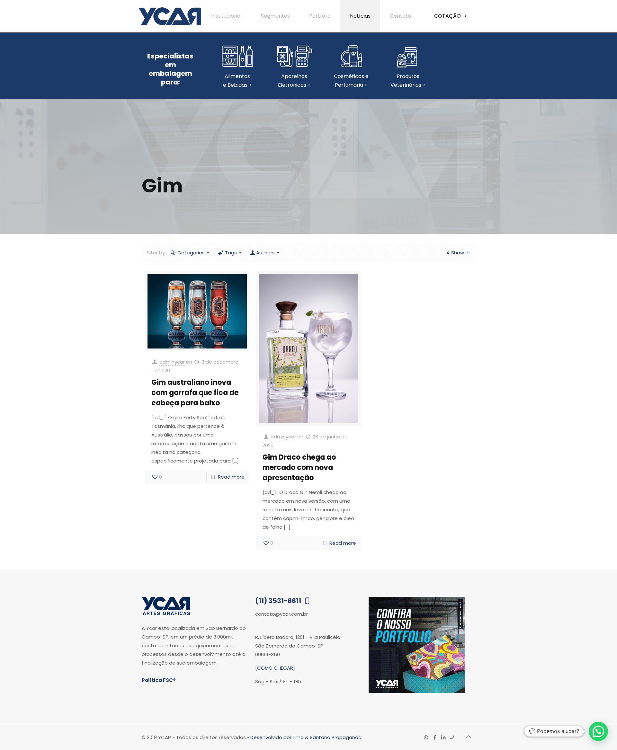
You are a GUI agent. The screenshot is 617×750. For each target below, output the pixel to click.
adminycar (172, 361)
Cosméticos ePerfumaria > (351, 81)
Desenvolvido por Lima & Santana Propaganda (306, 737)
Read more (231, 476)
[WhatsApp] (426, 737)
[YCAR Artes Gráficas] (169, 16)
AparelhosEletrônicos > (294, 81)
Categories (191, 252)
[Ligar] (452, 737)
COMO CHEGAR (275, 668)
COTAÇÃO (448, 16)
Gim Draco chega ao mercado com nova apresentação (299, 467)
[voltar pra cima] (468, 737)
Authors (265, 252)
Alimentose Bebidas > (237, 81)
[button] (598, 731)
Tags (231, 252)
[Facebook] (434, 737)
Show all (460, 252)
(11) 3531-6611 (278, 600)
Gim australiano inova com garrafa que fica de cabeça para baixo (194, 392)
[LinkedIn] (443, 737)
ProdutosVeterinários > (407, 81)
